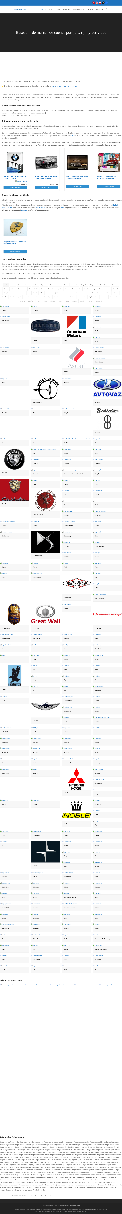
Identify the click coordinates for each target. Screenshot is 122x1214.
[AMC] (76, 326)
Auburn (97, 372)
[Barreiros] (107, 418)
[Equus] (4, 563)
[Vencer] (66, 945)
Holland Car (36, 638)
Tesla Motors (5, 928)
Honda (97, 638)
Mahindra (5, 742)
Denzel (4, 525)
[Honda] (97, 634)
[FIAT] (65, 563)
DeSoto (35, 525)
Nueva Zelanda (28, 297)
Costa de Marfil (33, 289)
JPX (34, 690)
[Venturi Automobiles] (97, 945)
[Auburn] (97, 368)
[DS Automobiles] (45, 542)
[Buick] (97, 449)
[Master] (97, 738)
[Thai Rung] (35, 924)
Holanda (115, 289)
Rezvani (4, 876)
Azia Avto (5, 413)
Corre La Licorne (38, 514)
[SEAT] (3, 893)
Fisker (97, 567)
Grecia (108, 289)
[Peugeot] (97, 831)
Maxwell (35, 752)
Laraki (97, 711)
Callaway (66, 463)
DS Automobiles (37, 555)
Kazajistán (55, 293)
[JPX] (34, 686)
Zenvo (96, 970)
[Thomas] (66, 924)
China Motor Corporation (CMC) (73, 474)
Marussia (35, 742)
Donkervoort (5, 536)
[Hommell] (67, 634)
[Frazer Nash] (76, 583)
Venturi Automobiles (101, 949)
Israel (35, 293)
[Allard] (45, 326)
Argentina (44, 285)
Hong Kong (7, 293)
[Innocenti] (98, 655)
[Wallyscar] (5, 966)
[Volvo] (65, 955)
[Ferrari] (35, 563)
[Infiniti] (66, 655)
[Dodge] (97, 521)
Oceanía (38, 297)
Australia (58, 285)
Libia (84, 293)
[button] (107, 9)
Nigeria (19, 297)
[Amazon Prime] (21, 181)
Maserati (24, 210)
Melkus (35, 763)
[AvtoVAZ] (107, 388)
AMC (65, 340)
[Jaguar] (66, 676)
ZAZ (65, 970)
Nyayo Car (98, 804)
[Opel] (96, 810)
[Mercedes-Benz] (68, 759)
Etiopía (86, 289)
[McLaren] (4, 759)
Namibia (4, 297)
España (67, 289)
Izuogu (35, 680)
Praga (65, 856)
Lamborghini (68, 700)
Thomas (66, 928)
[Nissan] (35, 800)
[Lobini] (66, 727)
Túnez (67, 301)
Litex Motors (5, 732)
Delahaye (66, 515)
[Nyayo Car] (97, 800)
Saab (96, 876)
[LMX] (34, 727)
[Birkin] (35, 439)
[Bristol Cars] (14, 459)
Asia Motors (98, 351)
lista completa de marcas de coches (64, 86)
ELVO (97, 556)
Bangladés (84, 285)
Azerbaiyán (74, 285)
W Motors (98, 959)
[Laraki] (96, 707)
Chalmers (97, 463)
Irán (29, 293)
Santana (97, 887)
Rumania (104, 297)
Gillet (96, 587)
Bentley (4, 443)
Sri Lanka (22, 301)
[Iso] (34, 665)
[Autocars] (66, 378)
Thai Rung (36, 928)
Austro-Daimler (37, 402)
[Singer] (35, 893)
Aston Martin (99, 362)
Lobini (66, 732)
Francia (101, 289)
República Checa (93, 297)
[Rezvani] (4, 872)
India (23, 293)
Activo (13, 285)
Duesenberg (67, 536)
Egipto (59, 289)
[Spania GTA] (5, 904)
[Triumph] (35, 935)
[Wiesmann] (36, 966)
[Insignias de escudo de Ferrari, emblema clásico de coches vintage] (15, 228)
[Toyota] (97, 924)
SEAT (3, 897)
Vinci (3, 959)
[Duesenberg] (67, 532)
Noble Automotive (69, 824)
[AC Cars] (34, 306)
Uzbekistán (99, 301)
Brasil (99, 285)
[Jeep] (96, 676)
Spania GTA (5, 907)
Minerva (35, 773)
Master (97, 742)
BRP (34, 453)
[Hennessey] (107, 614)
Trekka (4, 939)
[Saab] (96, 872)
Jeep (96, 680)
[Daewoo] (97, 490)
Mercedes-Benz (68, 763)
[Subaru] (97, 904)
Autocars (66, 382)
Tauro (96, 918)
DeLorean (98, 515)
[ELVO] (96, 553)
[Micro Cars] (5, 769)
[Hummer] (35, 645)
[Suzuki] (4, 914)
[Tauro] (98, 914)
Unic (3, 949)
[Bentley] (4, 439)
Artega (35, 351)
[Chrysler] (97, 470)
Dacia (65, 494)
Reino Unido (82, 297)
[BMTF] (76, 439)
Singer (35, 897)
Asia (51, 285)
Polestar (35, 865)
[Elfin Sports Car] (96, 542)
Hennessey (98, 628)
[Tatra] (66, 914)
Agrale (97, 310)
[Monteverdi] (98, 779)
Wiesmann (36, 970)
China (13, 289)
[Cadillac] (35, 459)
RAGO (66, 866)
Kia (65, 690)
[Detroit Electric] (68, 521)
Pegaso (66, 835)
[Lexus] (65, 717)
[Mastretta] (5, 748)
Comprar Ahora (15, 187)
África (19, 285)
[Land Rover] (67, 707)
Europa (94, 289)
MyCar (4, 804)
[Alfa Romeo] (5, 316)
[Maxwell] (35, 748)
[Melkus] (35, 759)
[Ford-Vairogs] (36, 573)
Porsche (97, 845)
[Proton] (97, 852)
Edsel (96, 536)
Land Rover (67, 711)
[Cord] (96, 480)
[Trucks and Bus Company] (102, 935)
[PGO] (3, 841)
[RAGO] (66, 862)
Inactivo (16, 293)
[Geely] (97, 573)
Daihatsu (66, 505)
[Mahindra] (5, 738)
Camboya (114, 285)
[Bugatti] (66, 449)
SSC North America (69, 907)
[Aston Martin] (99, 358)
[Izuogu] (34, 676)
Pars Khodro (36, 835)
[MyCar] (4, 800)
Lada (3, 700)
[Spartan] (35, 904)
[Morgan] (97, 790)
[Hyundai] (66, 645)
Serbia (118, 297)
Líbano (78, 293)
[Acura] (65, 306)
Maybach (66, 752)
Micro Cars (5, 773)
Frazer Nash (67, 597)
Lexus (65, 721)
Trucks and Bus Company (102, 939)
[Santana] (97, 883)
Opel (96, 814)
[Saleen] (66, 883)
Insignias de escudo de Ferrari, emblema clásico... (15, 242)
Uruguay (90, 301)
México (108, 293)
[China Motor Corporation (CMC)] (71, 470)
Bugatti (66, 453)
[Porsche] (97, 841)
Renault (97, 866)
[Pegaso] (66, 831)
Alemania (27, 285)
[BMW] (97, 439)
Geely (96, 577)
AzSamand (36, 413)
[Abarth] (4, 306)
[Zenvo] (97, 966)
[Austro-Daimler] (45, 388)
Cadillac (35, 463)
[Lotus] (96, 727)
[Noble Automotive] (76, 810)
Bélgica (92, 285)
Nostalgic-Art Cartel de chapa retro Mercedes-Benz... (77, 177)
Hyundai (66, 649)
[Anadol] (97, 316)
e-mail (72, 135)
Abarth (4, 310)
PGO (3, 845)
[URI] (34, 945)
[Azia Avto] (5, 409)
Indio (34, 659)
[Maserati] (66, 738)
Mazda (97, 752)
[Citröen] (35, 480)
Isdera (4, 689)
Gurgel (66, 608)
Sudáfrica (30, 301)
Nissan (35, 804)
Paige (3, 835)
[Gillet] (96, 584)
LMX (34, 732)
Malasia (91, 293)
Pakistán (56, 297)
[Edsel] (97, 532)
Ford (62, 208)
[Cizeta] (66, 480)
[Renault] (97, 862)
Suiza (45, 301)
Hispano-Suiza (6, 638)
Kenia (63, 293)
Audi (3, 382)
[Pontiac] (66, 841)
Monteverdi (98, 783)
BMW (96, 443)
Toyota (97, 928)
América (35, 285)
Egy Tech (66, 546)
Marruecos (100, 293)
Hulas (3, 649)
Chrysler (97, 474)
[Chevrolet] (36, 470)
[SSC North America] (69, 904)
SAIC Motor (5, 887)
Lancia (97, 700)
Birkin (35, 443)
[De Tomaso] (99, 501)
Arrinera (4, 351)
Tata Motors (36, 918)
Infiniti (66, 659)
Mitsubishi (67, 793)
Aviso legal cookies (75, 1205)
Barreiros (97, 432)
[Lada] (3, 696)
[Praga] (66, 852)
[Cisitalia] (14, 490)
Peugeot (97, 835)
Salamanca (36, 887)
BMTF (66, 443)
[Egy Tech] (66, 542)
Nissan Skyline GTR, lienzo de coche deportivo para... (46, 177)
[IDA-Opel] (97, 645)
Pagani (97, 825)
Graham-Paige (6, 628)
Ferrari (37, 208)
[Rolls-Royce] (67, 872)
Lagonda (35, 720)
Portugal (72, 297)
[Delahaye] (67, 511)
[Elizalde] (66, 553)
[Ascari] (76, 357)
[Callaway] (66, 459)
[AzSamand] (36, 409)
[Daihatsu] (66, 501)
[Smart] (97, 893)
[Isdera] (14, 675)
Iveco (96, 669)
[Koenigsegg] (98, 686)
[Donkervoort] (6, 532)
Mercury (97, 763)
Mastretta (5, 752)
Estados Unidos (76, 289)
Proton (97, 856)
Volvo (65, 959)
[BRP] (44, 449)
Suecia (38, 301)
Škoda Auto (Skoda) (70, 897)
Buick (96, 453)
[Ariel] (96, 337)
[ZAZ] (65, 966)
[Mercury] (97, 759)
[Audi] (3, 378)
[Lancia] (97, 696)
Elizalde (66, 556)
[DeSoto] (35, 521)
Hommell (66, 638)
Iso (34, 669)
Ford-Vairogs (37, 577)
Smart (97, 897)
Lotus (96, 732)
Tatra (65, 918)
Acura (65, 310)
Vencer (66, 949)
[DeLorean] (99, 511)
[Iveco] (96, 665)
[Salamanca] (35, 883)
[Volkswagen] (36, 955)
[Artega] (35, 347)
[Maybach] (67, 748)
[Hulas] (6, 645)
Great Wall (36, 628)
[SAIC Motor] (5, 883)
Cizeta (66, 484)
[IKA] (3, 655)
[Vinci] (3, 955)
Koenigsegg (98, 690)
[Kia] (65, 686)
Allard (35, 340)
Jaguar (66, 680)
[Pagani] (97, 821)
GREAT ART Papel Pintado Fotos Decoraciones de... (106, 177)
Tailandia (52, 301)
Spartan (35, 907)
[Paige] (4, 831)
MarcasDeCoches (52, 1205)
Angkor (97, 331)
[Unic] (4, 945)
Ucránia (82, 301)
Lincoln (97, 721)
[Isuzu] (65, 665)
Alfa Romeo (5, 320)
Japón (47, 293)
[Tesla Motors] (7, 924)
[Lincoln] (102, 717)
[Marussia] (36, 738)
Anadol (97, 320)
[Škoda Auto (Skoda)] (66, 893)
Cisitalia (4, 504)
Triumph (35, 939)
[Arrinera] (4, 347)
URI (34, 949)
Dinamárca (51, 289)
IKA (3, 659)
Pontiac (66, 845)
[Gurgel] (66, 604)
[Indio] (35, 655)
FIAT (65, 567)
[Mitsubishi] (76, 779)
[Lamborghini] (67, 696)
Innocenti (97, 659)
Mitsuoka (97, 773)
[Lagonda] (45, 706)
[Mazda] (97, 748)
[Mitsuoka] (98, 769)
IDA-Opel (98, 649)
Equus (43, 208)
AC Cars (35, 310)
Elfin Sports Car (99, 546)
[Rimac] (37, 872)
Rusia (111, 297)
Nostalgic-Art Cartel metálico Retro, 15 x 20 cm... (15, 177)
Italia (41, 293)
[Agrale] (97, 306)
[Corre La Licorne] (45, 500)
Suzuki (4, 918)
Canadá (6, 289)
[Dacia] (65, 490)
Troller (66, 939)
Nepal (12, 297)
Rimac (35, 876)
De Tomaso (98, 505)
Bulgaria (106, 285)
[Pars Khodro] (36, 831)
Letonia (70, 293)
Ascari (66, 371)
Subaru (97, 907)
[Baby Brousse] (70, 409)
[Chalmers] (98, 459)
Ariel (96, 341)
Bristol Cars (5, 473)
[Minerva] (34, 769)
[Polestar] (45, 851)
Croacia (43, 289)
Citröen (35, 484)
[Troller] (66, 935)
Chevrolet (36, 474)
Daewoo (97, 494)
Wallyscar (5, 970)
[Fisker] (97, 563)
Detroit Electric (68, 525)
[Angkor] (97, 327)
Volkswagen (36, 959)
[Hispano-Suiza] (6, 634)
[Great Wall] (45, 614)
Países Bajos (47, 297)
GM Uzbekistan (99, 598)
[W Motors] (98, 955)
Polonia (65, 297)
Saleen (66, 887)
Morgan (97, 794)
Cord (96, 484)
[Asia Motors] (98, 347)
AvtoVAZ (97, 402)
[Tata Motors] (34, 914)
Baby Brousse (68, 413)
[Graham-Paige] (14, 614)
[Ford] (3, 573)
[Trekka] (4, 935)
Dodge (97, 525)
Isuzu (65, 669)
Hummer (35, 649)
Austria (66, 285)
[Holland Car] (36, 634)
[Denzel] (7, 521)
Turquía (74, 301)
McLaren (4, 763)
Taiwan (60, 301)
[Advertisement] (61, 66)
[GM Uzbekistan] (99, 594)
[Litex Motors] (5, 727)
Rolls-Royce (67, 876)
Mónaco (116, 293)
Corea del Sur (22, 289)
